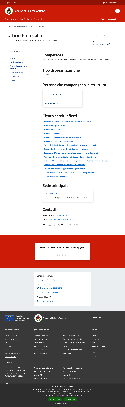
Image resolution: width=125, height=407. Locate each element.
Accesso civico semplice (52, 129)
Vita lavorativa (39, 342)
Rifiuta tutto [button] (70, 399)
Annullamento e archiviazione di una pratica (60, 141)
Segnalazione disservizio (42, 371)
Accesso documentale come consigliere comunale (62, 137)
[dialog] (62, 395)
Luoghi (94, 352)
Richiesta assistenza (40, 378)
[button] (62, 404)
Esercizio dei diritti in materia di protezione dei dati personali (66, 149)
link (81, 395)
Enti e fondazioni (10, 346)
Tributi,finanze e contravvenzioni (74, 342)
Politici (7, 350)
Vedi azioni (105, 36)
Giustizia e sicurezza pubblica (72, 339)
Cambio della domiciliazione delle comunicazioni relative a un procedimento (72, 145)
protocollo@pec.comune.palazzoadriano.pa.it (60, 219)
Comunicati (95, 339)
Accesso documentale (52, 133)
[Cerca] (117, 11)
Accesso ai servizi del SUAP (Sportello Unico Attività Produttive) (67, 121)
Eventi (94, 356)
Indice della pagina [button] (15, 52)
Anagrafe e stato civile (41, 335)
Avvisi (94, 342)
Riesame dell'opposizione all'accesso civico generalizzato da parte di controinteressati (76, 160)
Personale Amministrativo (13, 353)
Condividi (95, 36)
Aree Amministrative (12, 339)
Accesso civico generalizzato (54, 125)
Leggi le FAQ (38, 375)
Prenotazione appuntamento (43, 368)
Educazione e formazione (71, 335)
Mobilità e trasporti (40, 353)
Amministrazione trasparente (72, 368)
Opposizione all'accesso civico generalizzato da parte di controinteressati (71, 153)
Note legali (66, 375)
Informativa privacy (69, 371)
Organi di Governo (11, 335)
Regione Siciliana (10, 2)
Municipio (53, 193)
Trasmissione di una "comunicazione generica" (61, 176)
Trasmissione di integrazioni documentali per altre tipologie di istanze (69, 172)
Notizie (94, 335)
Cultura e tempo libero (41, 339)
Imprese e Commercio (41, 346)
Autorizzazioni (67, 353)
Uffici (30, 26)
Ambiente (66, 346)
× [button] (123, 385)
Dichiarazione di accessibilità (72, 378)
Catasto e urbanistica (41, 350)
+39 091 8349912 (65, 215)
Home (9, 26)
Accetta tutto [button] (55, 399)
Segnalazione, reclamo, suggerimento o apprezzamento (64, 168)
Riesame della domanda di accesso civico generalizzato (64, 164)
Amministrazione (20, 26)
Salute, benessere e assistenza (73, 349)
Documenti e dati (10, 357)
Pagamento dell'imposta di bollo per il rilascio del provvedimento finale (70, 157)
